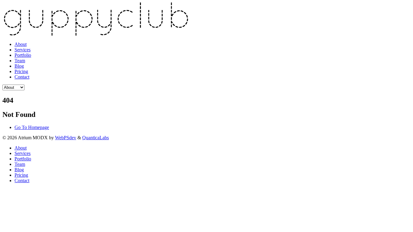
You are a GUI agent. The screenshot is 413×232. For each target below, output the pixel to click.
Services (23, 49)
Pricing (21, 71)
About (21, 44)
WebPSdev (65, 137)
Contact (22, 76)
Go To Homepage (32, 127)
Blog (19, 66)
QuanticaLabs (95, 137)
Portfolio (23, 55)
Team (20, 60)
